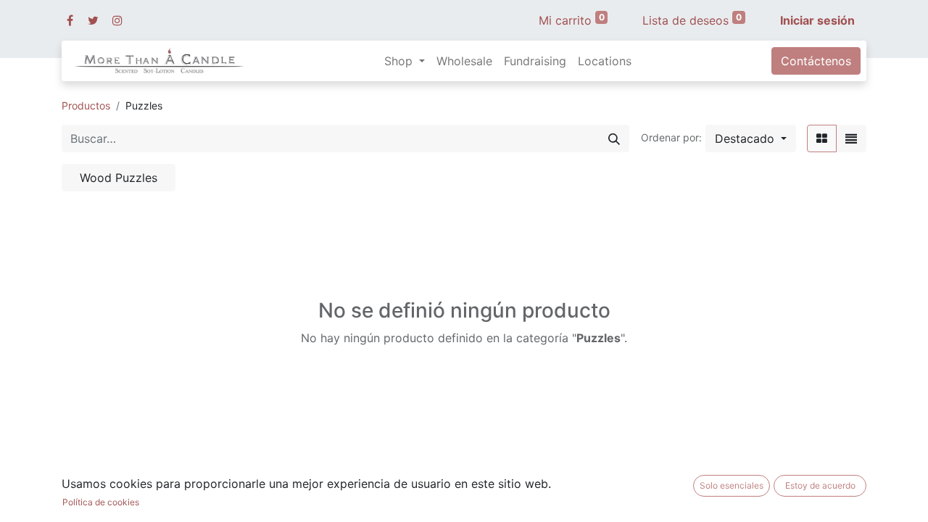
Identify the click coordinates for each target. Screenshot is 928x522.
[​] (70, 20)
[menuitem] (464, 60)
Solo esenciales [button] (731, 485)
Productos (86, 105)
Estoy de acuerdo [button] (820, 485)
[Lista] (851, 138)
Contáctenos (816, 61)
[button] (750, 138)
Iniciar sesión (817, 20)
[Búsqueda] (614, 138)
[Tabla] (822, 138)
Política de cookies (100, 502)
